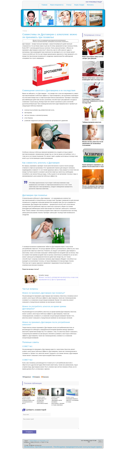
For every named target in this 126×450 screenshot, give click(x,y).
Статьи (68, 5)
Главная (44, 5)
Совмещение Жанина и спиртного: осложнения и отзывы (72, 400)
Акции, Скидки (79, 5)
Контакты (90, 5)
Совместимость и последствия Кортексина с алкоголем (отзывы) (42, 401)
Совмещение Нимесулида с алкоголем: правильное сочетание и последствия (94, 101)
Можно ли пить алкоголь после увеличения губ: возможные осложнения (92, 143)
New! (45, 7)
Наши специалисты (57, 5)
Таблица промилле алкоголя (91, 122)
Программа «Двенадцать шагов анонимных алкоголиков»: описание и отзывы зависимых (57, 402)
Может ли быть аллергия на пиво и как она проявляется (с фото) (28, 401)
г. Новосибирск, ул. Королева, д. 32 (39, 440)
